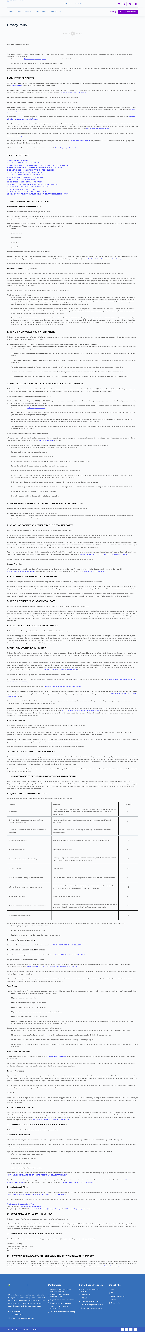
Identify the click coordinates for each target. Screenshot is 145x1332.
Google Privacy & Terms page (94, 571)
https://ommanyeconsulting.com (35, 59)
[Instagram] (130, 4)
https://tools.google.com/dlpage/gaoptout (21, 571)
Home (11, 12)
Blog (38, 12)
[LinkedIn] (136, 4)
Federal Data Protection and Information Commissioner (62, 686)
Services (27, 12)
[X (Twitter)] (125, 4)
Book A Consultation (128, 12)
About (18, 12)
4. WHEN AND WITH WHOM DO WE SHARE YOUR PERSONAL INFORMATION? (34, 167)
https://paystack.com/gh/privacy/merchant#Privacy (104, 259)
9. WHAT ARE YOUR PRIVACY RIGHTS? (21, 179)
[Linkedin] (135, 1329)
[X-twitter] (126, 1329)
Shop (44, 12)
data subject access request (112, 1266)
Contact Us (56, 12)
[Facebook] (119, 4)
